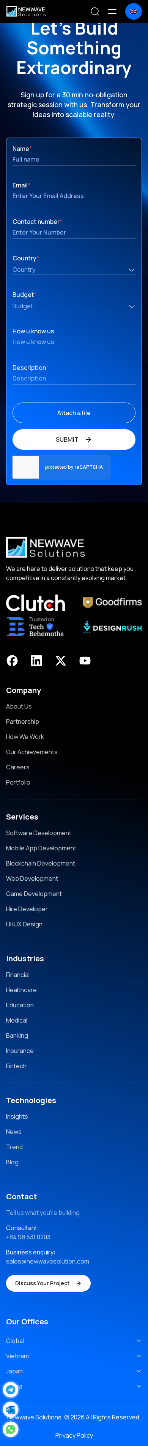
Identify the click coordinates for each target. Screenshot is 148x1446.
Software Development (38, 833)
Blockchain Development (40, 863)
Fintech (16, 1066)
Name (22, 148)
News (14, 1131)
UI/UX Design (24, 924)
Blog (12, 1162)
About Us (19, 706)
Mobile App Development (41, 848)
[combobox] (74, 269)
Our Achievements (32, 752)
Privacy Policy (74, 1435)
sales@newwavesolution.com (47, 1261)
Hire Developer (27, 909)
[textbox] (74, 270)
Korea (14, 1386)
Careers (18, 767)
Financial (18, 974)
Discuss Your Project (42, 1283)
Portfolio (18, 782)
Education (20, 1005)
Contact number (38, 221)
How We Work (25, 737)
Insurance (20, 1050)
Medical (16, 1020)
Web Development (32, 878)
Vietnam (17, 1356)
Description (31, 367)
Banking (17, 1035)
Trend (14, 1147)
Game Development (34, 893)
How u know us (33, 331)
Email (22, 185)
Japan (14, 1371)
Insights (17, 1116)
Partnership (22, 721)
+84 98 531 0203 (28, 1237)
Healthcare (21, 990)
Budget (25, 294)
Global (15, 1341)
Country (26, 258)
